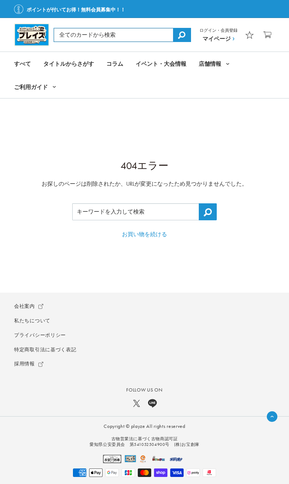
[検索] (182, 35)
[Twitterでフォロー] (136, 403)
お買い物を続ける (144, 234)
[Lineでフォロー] (152, 403)
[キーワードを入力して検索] (208, 211)
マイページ (217, 38)
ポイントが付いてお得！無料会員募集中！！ (76, 9)
